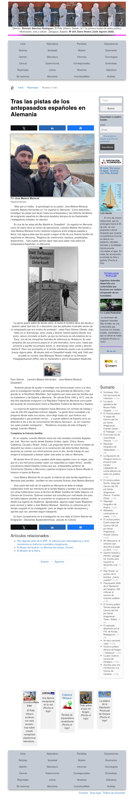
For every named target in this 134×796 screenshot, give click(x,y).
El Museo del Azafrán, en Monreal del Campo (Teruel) (45, 547)
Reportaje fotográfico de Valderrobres (110, 448)
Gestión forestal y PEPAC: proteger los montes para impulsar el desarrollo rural (112, 560)
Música (81, 50)
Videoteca (111, 69)
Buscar (111, 108)
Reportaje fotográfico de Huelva (110, 504)
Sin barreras (23, 76)
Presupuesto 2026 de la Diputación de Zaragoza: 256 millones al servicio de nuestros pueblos (112, 592)
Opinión (23, 56)
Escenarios (111, 50)
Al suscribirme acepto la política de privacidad (109, 139)
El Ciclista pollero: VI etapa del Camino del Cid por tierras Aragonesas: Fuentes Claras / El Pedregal (112, 422)
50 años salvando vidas (111, 642)
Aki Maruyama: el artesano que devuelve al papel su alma (111, 545)
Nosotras (81, 69)
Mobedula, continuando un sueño (110, 513)
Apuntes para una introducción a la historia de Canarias (111, 669)
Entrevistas (111, 63)
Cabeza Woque (67, 696)
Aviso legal (95, 792)
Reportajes (23, 69)
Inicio (23, 43)
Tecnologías (111, 56)
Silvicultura (52, 56)
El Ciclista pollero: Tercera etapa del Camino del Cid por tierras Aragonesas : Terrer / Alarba (112, 613)
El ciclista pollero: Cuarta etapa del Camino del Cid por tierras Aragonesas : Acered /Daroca (111, 528)
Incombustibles (82, 76)
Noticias (23, 50)
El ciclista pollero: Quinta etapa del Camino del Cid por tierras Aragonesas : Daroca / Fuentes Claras (111, 489)
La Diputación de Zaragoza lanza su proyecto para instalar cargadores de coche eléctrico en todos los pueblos (112, 466)
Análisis (111, 76)
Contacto (83, 792)
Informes (81, 56)
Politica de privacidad (114, 792)
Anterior (45, 561)
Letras (52, 69)
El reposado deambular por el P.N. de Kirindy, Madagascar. (111, 631)
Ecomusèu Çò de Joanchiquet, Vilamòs (111, 437)
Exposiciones (111, 43)
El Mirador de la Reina (28, 550)
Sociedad (52, 50)
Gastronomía (52, 63)
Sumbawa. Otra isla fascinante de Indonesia (111, 395)
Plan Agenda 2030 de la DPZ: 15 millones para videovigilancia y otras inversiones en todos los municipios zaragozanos (53, 542)
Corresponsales (82, 63)
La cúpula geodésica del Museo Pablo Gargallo (110, 406)
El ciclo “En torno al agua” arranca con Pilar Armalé (110, 170)
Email (102, 125)
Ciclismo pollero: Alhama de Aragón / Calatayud (112, 649)
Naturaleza (52, 43)
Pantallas (81, 43)
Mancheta (52, 76)
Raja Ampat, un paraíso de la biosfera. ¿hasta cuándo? (111, 575)
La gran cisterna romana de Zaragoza (111, 658)
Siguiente (59, 561)
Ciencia (23, 63)
